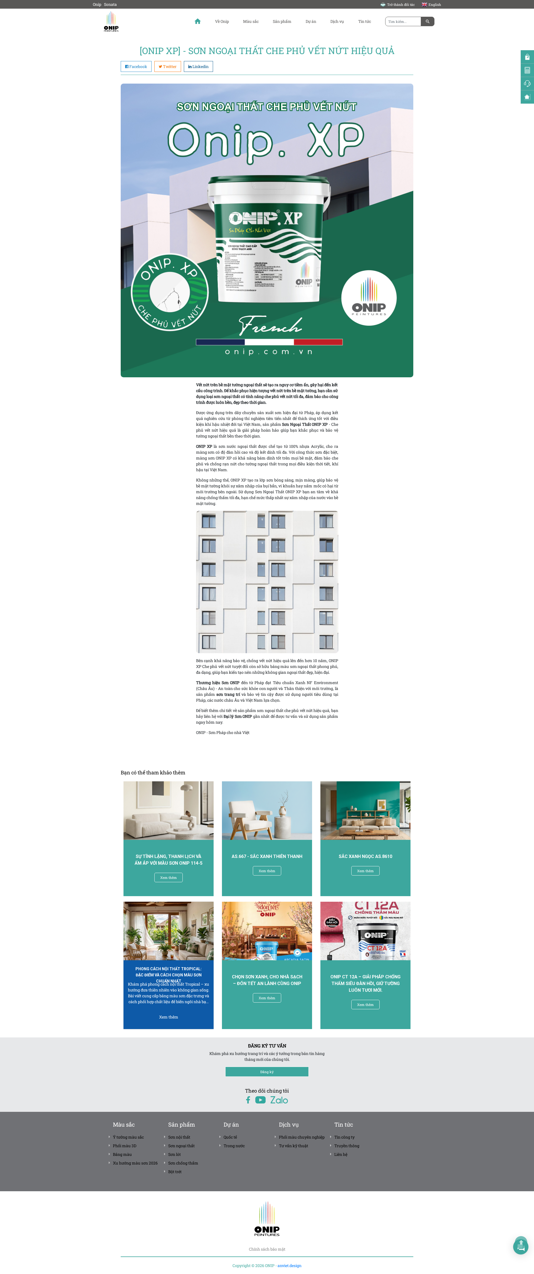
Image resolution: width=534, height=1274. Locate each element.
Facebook (138, 66)
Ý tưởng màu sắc (128, 1137)
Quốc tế (230, 1137)
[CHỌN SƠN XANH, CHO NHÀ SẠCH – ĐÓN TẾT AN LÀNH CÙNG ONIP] (267, 931)
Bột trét (175, 1171)
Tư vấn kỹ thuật (293, 1145)
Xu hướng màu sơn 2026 (135, 1163)
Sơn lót (174, 1154)
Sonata (110, 4)
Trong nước (234, 1145)
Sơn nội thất (179, 1137)
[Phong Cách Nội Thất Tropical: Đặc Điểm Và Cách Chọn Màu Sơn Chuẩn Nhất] (168, 931)
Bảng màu (122, 1154)
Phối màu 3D (124, 1145)
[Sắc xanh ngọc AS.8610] (365, 810)
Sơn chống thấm (183, 1163)
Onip (97, 4)
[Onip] (127, 21)
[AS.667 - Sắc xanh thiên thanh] (267, 810)
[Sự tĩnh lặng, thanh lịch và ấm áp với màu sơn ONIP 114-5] (168, 810)
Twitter (170, 66)
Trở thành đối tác (401, 4)
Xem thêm (168, 877)
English (435, 4)
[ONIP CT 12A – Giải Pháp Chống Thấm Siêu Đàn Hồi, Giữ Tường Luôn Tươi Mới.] (365, 931)
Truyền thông (346, 1145)
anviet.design (289, 1265)
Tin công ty (344, 1137)
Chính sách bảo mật (267, 1249)
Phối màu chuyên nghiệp (302, 1137)
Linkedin (200, 66)
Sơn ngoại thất (181, 1145)
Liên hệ (340, 1154)
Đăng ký (267, 1071)
